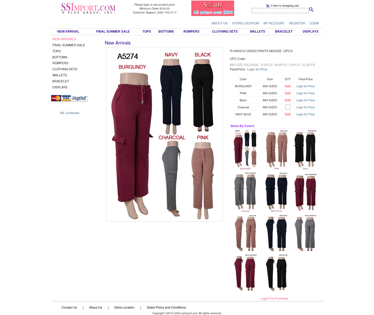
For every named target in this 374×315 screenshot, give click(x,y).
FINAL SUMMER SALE (113, 31)
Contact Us (69, 307)
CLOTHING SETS (225, 31)
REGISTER (297, 23)
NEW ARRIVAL (68, 31)
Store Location (124, 307)
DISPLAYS (310, 31)
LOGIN (314, 23)
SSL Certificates (69, 113)
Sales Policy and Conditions (166, 307)
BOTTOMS (166, 31)
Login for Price (257, 69)
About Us (95, 307)
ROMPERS (191, 31)
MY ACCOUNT (274, 23)
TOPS (146, 31)
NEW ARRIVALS (64, 39)
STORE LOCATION (245, 23)
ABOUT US (220, 23)
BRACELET (284, 31)
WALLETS (257, 31)
